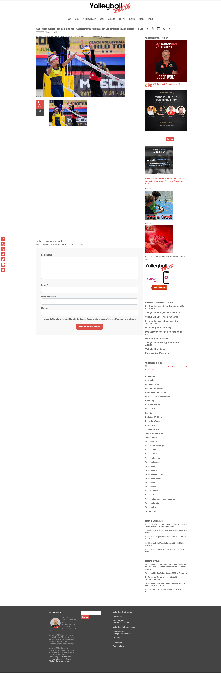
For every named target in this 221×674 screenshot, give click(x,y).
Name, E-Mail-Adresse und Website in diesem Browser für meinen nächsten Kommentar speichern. (90, 319)
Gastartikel (150, 409)
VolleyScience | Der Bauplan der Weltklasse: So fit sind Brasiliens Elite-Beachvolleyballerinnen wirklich (165, 567)
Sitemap (116, 638)
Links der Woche (152, 421)
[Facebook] (3, 244)
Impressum (118, 642)
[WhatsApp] (3, 249)
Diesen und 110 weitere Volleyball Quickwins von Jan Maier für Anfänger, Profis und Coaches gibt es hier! (165, 181)
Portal (102, 19)
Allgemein (149, 380)
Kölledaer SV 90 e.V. (154, 417)
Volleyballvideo (152, 507)
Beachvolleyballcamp (154, 388)
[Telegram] (3, 254)
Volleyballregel (151, 483)
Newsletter (118, 616)
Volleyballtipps (151, 491)
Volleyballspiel (151, 487)
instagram (158, 28)
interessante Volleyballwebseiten (122, 632)
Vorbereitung (151, 511)
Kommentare (40, 112)
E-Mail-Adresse (49, 296)
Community (111, 19)
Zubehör (142, 19)
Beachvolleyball (152, 384)
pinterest (164, 28)
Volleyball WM (151, 454)
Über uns (132, 19)
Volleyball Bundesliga (154, 446)
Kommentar (46, 254)
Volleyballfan (151, 466)
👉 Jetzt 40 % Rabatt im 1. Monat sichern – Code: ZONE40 (164, 85)
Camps (77, 19)
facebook (147, 28)
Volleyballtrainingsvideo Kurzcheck (160, 499)
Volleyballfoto (151, 470)
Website (44, 308)
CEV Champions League (155, 392)
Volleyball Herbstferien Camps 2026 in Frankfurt (166, 573)
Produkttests (151, 425)
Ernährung (149, 401)
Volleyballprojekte (153, 478)
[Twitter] (3, 259)
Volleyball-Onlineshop (122, 612)
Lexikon (150, 19)
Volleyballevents (152, 462)
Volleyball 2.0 (151, 442)
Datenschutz (118, 646)
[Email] (3, 269)
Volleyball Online (152, 450)
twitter (169, 28)
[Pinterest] (3, 264)
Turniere (122, 19)
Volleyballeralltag (152, 458)
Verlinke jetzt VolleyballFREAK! (121, 621)
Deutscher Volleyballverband (157, 396)
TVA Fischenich (152, 429)
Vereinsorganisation (154, 433)
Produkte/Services (89, 19)
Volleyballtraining (153, 495)
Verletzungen (151, 437)
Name (44, 285)
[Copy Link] (3, 239)
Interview (149, 413)
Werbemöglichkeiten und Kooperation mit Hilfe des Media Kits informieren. (60, 659)
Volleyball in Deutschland (124, 627)
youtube (153, 28)
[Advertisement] (89, 149)
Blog (69, 19)
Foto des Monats (152, 405)
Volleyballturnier (152, 503)
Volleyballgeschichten (155, 474)
